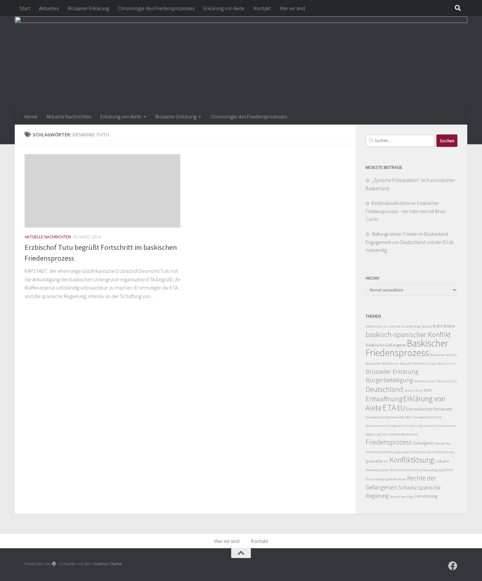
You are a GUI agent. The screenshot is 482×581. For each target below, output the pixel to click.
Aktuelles (49, 8)
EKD (428, 390)
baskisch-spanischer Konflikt (408, 334)
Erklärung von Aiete (224, 8)
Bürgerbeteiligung (389, 380)
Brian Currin (447, 363)
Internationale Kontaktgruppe (387, 452)
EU (401, 407)
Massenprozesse (377, 470)
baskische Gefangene (386, 345)
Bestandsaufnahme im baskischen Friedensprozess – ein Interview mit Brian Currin (406, 211)
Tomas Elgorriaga (402, 496)
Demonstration (424, 381)
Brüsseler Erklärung (88, 8)
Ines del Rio (442, 443)
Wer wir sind (292, 8)
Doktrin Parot (413, 391)
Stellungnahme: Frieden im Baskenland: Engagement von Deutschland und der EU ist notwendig (409, 242)
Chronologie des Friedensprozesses (156, 8)
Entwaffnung (384, 398)
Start (24, 8)
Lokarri (442, 461)
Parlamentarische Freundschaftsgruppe (418, 470)
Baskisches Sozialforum (382, 363)
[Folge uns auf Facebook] (452, 566)
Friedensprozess (389, 442)
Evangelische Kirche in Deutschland (411, 426)
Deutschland (384, 389)
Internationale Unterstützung (431, 452)
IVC (386, 461)
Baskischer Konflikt (443, 355)
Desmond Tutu (446, 381)
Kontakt (262, 8)
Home (30, 116)
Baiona (427, 326)
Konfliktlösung (412, 460)
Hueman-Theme (107, 564)
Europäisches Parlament (429, 409)
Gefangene (423, 443)
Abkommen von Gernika (383, 326)
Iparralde (374, 461)
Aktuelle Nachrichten (69, 116)
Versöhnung (426, 496)
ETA (389, 407)
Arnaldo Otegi (411, 326)
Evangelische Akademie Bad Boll (389, 417)
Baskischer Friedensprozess (407, 348)
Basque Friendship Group (418, 363)
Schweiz (407, 487)
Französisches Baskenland (399, 434)
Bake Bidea (444, 326)
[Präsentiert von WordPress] (54, 564)
